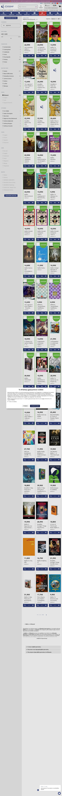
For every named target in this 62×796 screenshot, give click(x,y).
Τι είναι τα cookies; (12, 401)
